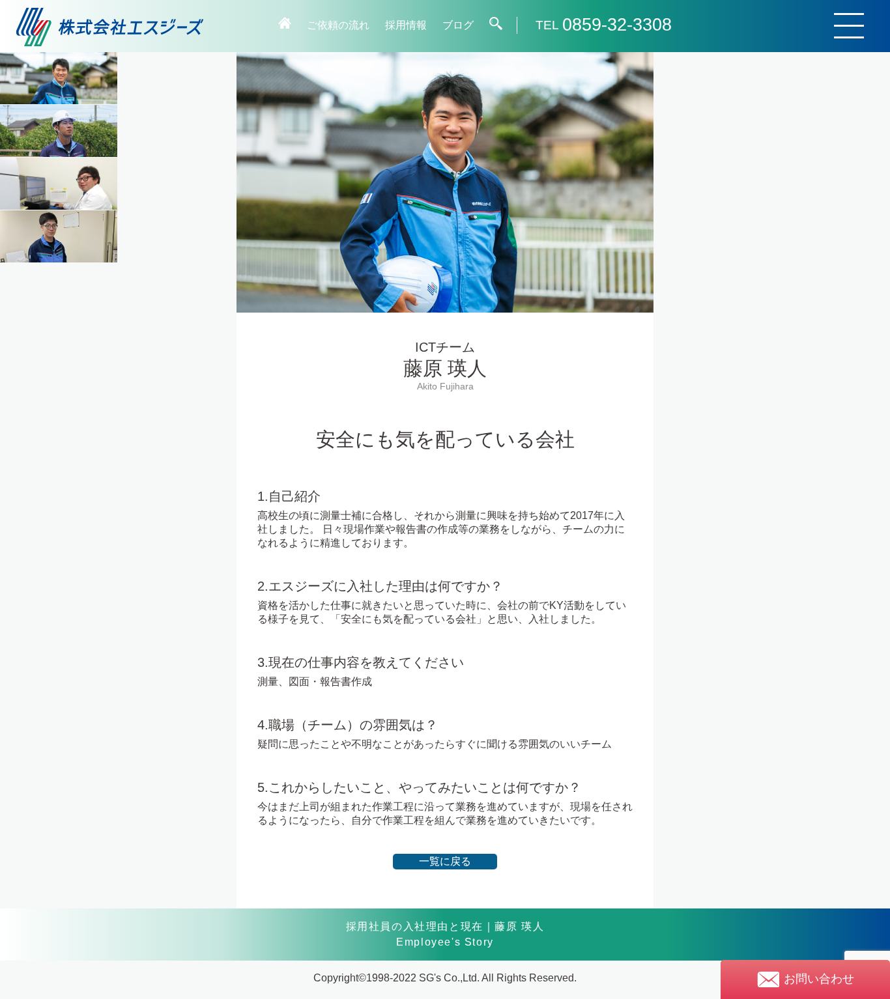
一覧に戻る (445, 861)
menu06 (58, 131)
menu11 (58, 236)
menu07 (58, 184)
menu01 (58, 78)
